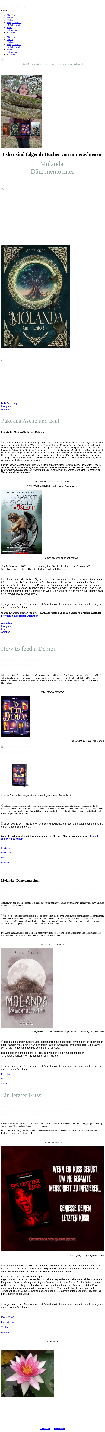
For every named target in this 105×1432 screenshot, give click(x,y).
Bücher (10, 20)
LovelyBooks (7, 1074)
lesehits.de (5, 1078)
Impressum (11, 32)
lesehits (5, 629)
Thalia (4, 1327)
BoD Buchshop (9, 403)
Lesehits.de (7, 1322)
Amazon (5, 409)
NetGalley (6, 623)
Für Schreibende (14, 25)
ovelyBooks (8, 1317)
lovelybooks (7, 406)
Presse (9, 27)
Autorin (10, 17)
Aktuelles (11, 15)
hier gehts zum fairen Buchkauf (19, 615)
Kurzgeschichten (14, 22)
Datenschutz (12, 30)
